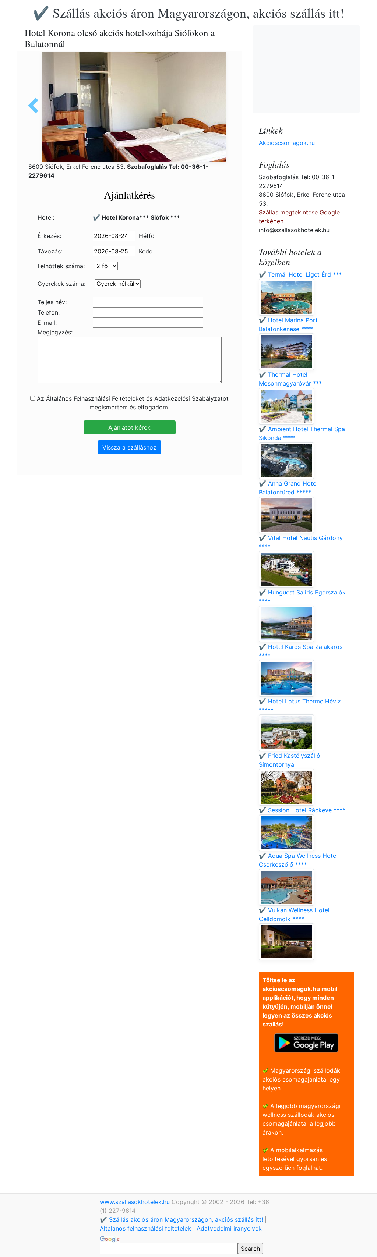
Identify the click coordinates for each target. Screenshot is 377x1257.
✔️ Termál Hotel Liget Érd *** (300, 274)
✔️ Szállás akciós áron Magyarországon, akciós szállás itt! (188, 12)
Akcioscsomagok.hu (287, 142)
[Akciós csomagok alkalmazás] (306, 1042)
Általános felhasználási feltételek (145, 1228)
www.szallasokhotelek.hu (136, 1201)
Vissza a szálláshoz (129, 447)
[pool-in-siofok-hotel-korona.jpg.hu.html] (35, 105)
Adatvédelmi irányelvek (229, 1228)
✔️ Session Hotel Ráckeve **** (302, 810)
